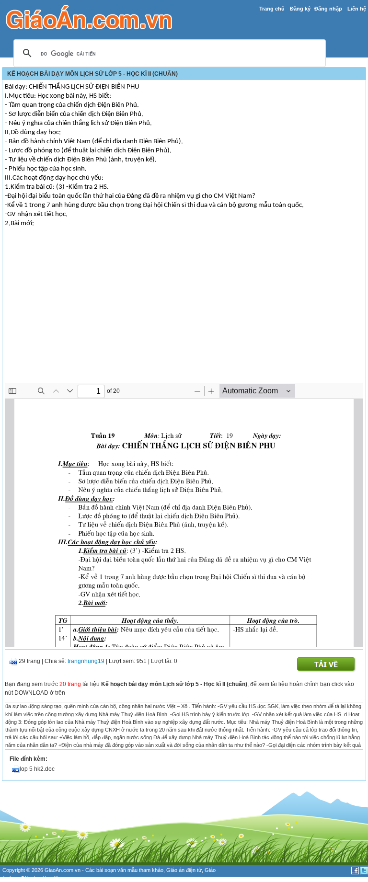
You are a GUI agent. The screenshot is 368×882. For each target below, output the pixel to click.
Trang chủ (272, 8)
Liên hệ (356, 8)
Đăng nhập (328, 8)
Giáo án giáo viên (41, 878)
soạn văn (115, 870)
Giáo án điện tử (184, 870)
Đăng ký (300, 8)
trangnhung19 (86, 661)
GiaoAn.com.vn (62, 870)
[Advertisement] (184, 311)
